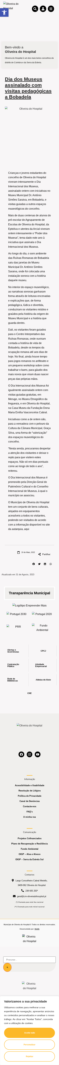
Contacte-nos (29, 806)
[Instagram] (29, 754)
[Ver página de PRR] (17, 627)
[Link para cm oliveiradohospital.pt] (11, 9)
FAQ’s (30, 811)
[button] (34, 564)
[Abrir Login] (43, 9)
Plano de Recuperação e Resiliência (29, 843)
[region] (29, 1030)
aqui (27, 529)
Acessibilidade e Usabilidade (29, 785)
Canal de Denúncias (30, 801)
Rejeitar (29, 1056)
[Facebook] (21, 754)
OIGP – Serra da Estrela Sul (29, 859)
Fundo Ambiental (29, 849)
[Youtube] (37, 754)
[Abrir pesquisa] (35, 9)
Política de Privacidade (29, 796)
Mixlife (37, 929)
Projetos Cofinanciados (29, 838)
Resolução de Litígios (30, 790)
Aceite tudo (29, 1033)
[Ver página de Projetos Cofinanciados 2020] (42, 615)
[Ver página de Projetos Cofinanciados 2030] (17, 615)
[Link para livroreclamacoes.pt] (29, 938)
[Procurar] (7, 967)
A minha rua (29, 817)
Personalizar (29, 1044)
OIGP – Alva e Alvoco (29, 854)
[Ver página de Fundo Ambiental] (42, 627)
